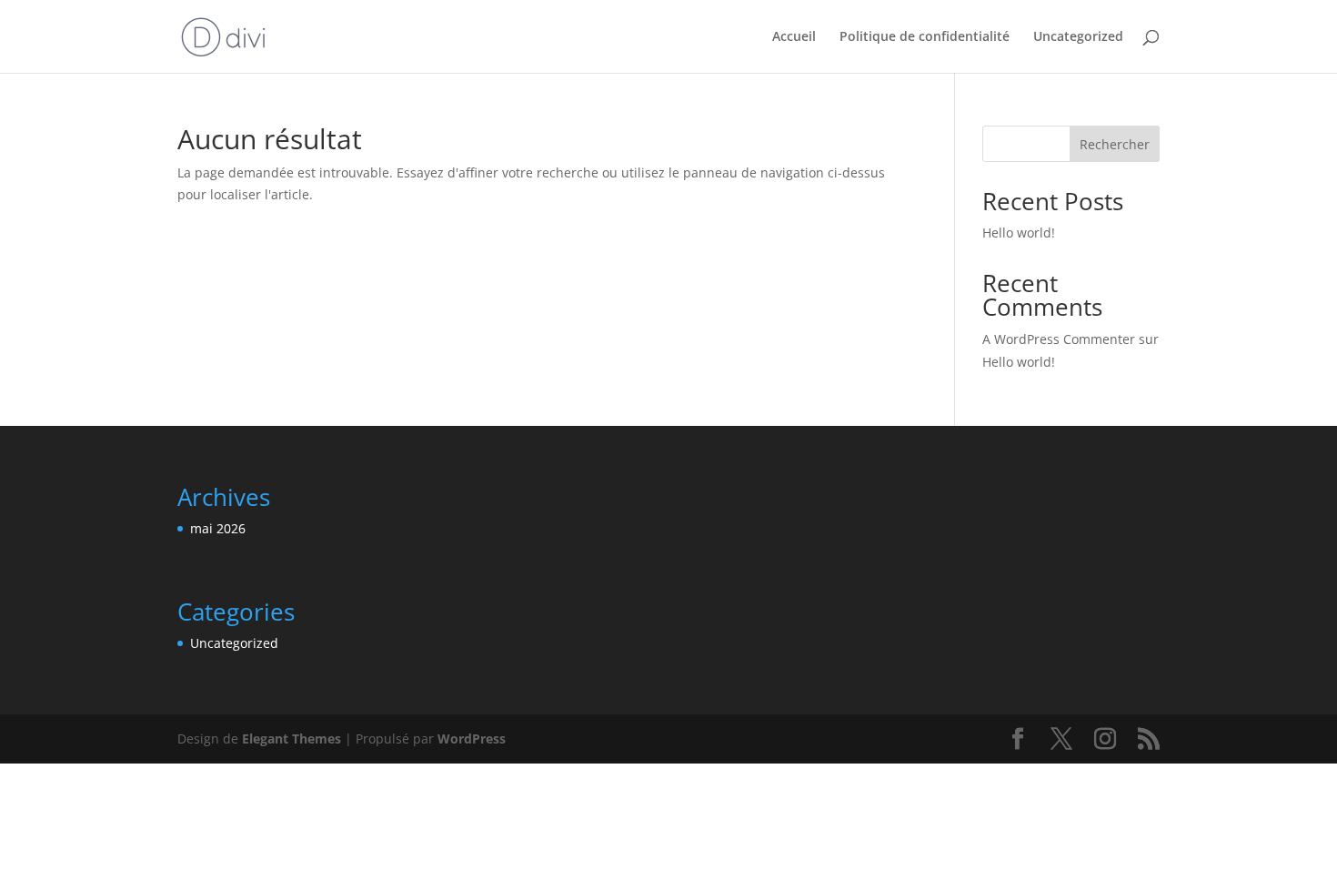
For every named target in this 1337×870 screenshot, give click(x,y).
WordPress (471, 738)
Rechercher (1115, 144)
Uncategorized (1078, 37)
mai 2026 (218, 528)
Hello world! (1018, 232)
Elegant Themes (291, 738)
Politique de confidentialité (924, 37)
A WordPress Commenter (1058, 339)
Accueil (794, 37)
